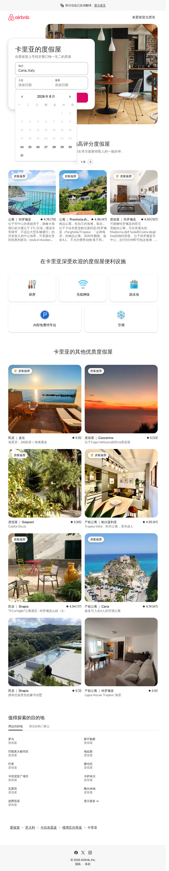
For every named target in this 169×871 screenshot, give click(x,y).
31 (21, 155)
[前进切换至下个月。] (69, 96)
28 (54, 147)
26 (38, 147)
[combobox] (51, 70)
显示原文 (100, 5)
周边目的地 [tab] (15, 726)
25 (30, 147)
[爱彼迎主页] (18, 17)
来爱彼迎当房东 (143, 17)
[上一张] (76, 162)
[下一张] (90, 162)
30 (70, 147)
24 (21, 147)
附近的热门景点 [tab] (39, 726)
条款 (88, 864)
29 (62, 147)
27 (46, 147)
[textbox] (33, 84)
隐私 (78, 864)
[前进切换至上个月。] (22, 96)
